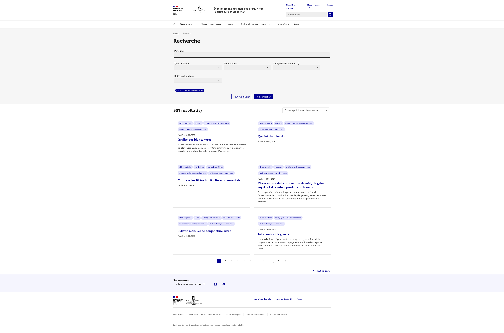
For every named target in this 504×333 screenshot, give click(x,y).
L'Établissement (186, 24)
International (284, 24)
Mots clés (179, 50)
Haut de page (322, 270)
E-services (298, 24)
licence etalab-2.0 (234, 325)
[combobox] (198, 67)
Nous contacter (283, 299)
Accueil (174, 24)
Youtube (223, 284)
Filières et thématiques (211, 24)
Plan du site (178, 314)
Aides (230, 24)
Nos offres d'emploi (262, 299)
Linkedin (215, 284)
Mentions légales (233, 314)
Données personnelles (255, 314)
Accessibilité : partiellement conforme (205, 314)
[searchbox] (178, 68)
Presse (330, 5)
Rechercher (330, 14)
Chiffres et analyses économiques (255, 24)
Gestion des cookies (278, 314)
